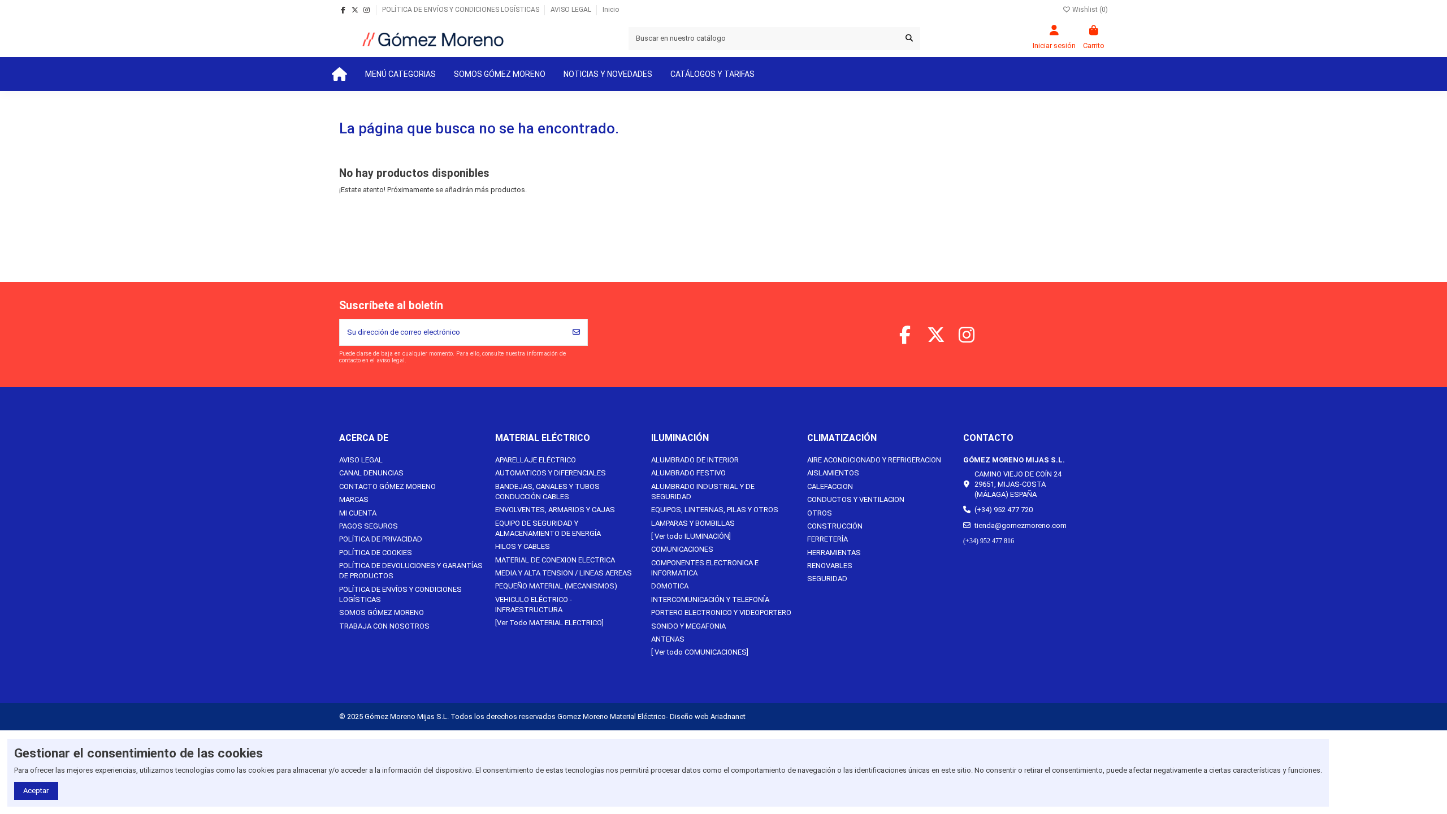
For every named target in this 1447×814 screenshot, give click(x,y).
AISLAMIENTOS (833, 473)
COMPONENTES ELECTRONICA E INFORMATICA (705, 567)
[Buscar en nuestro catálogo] (909, 38)
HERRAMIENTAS (834, 552)
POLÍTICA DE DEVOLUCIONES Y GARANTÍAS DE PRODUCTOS (411, 570)
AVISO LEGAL (572, 10)
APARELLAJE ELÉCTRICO (535, 460)
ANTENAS (667, 639)
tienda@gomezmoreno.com (1020, 525)
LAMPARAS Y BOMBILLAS (693, 523)
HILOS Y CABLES (522, 546)
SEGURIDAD (827, 578)
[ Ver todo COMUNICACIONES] (699, 652)
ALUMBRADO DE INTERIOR (695, 460)
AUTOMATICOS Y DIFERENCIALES (550, 473)
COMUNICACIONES (682, 549)
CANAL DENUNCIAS (371, 473)
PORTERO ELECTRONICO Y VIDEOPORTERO (721, 612)
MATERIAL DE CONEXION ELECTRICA (555, 560)
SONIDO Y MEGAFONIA (688, 626)
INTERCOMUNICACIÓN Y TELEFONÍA (710, 599)
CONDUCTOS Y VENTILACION (855, 499)
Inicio (611, 10)
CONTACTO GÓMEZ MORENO (387, 486)
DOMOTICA (669, 586)
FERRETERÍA (827, 539)
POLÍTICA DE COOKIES (375, 552)
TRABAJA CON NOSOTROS (384, 626)
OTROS (819, 513)
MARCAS (354, 499)
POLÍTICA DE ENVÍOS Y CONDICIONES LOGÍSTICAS (461, 10)
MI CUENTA (357, 513)
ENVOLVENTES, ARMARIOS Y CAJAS (555, 509)
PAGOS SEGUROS (368, 526)
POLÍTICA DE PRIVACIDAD (380, 539)
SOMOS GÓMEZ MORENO (381, 612)
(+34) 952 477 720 (1003, 509)
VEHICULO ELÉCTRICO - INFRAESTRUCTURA (533, 604)
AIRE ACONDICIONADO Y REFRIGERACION (874, 460)
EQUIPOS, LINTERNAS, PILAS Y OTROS (714, 509)
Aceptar (36, 790)
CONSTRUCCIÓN (835, 526)
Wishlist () (1089, 10)
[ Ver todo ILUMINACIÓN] (691, 536)
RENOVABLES (829, 565)
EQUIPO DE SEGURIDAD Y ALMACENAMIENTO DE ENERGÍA (548, 528)
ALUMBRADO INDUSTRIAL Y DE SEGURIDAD (703, 491)
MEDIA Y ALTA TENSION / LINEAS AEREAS (563, 573)
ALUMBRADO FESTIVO (688, 473)
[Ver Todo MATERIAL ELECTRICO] (549, 622)
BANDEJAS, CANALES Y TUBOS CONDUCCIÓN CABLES (547, 491)
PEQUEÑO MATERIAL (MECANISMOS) (556, 586)
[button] (400, 74)
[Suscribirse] (576, 332)
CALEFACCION (830, 486)
